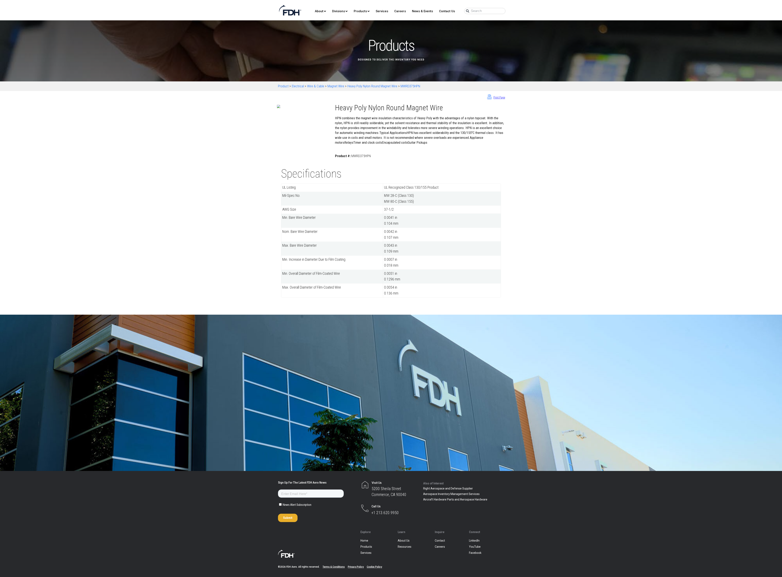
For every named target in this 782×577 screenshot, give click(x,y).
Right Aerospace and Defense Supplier (448, 488)
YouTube (475, 546)
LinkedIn (474, 540)
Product (283, 86)
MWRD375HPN (410, 86)
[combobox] (484, 11)
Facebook (475, 552)
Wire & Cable (315, 86)
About (319, 11)
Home (364, 540)
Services (382, 11)
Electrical (298, 86)
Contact (440, 540)
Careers (400, 11)
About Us (404, 540)
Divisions (338, 11)
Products (360, 11)
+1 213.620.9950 (385, 512)
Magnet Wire (335, 86)
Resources (404, 546)
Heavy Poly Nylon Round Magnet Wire (372, 86)
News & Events (422, 11)
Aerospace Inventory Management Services (451, 494)
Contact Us (447, 11)
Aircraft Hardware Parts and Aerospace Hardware (455, 499)
